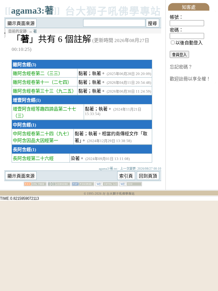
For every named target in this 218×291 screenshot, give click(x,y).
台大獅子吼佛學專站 (113, 11)
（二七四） (60, 82)
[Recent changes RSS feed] (35, 184)
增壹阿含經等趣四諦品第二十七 (44, 109)
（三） (19, 115)
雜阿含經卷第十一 (31, 82)
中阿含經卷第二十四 (33, 133)
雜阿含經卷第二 (29, 73)
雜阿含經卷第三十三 (33, 91)
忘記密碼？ (181, 67)
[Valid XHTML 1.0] (106, 184)
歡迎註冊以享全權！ (190, 78)
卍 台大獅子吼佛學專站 (118, 193)
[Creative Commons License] (59, 184)
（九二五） (65, 91)
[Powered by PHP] (83, 184)
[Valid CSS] (130, 184)
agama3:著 (32, 10)
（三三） (54, 73)
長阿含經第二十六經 (33, 158)
